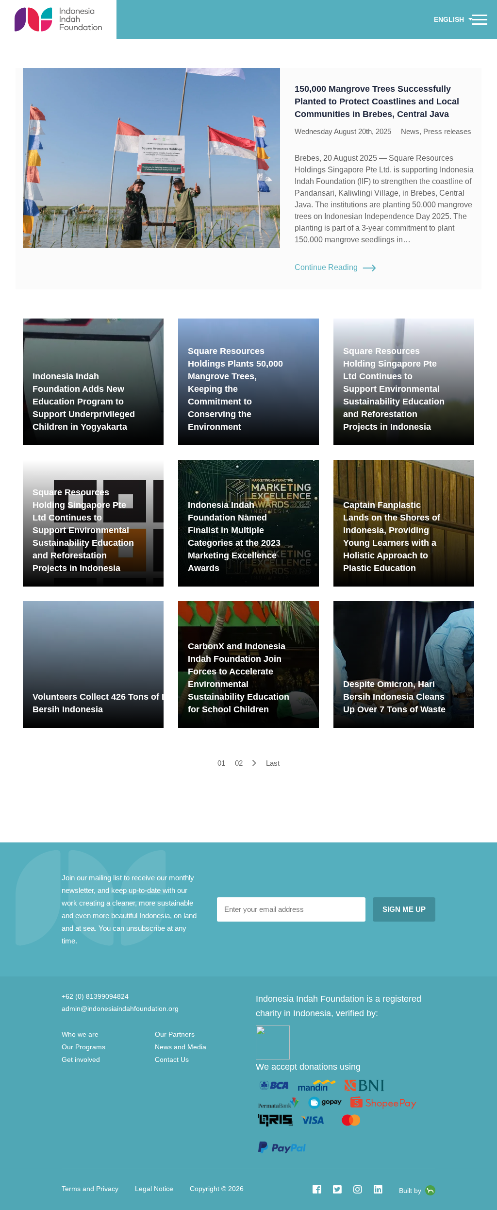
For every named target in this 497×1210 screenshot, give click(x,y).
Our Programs (83, 1047)
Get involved (81, 1059)
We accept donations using (308, 1067)
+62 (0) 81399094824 (95, 996)
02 (239, 763)
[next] (254, 763)
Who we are (80, 1034)
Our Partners (175, 1034)
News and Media (180, 1047)
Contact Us (36, 44)
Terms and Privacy (90, 1189)
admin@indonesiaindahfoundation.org (120, 1008)
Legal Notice (154, 1189)
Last (273, 763)
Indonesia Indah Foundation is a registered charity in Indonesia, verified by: (338, 1006)
